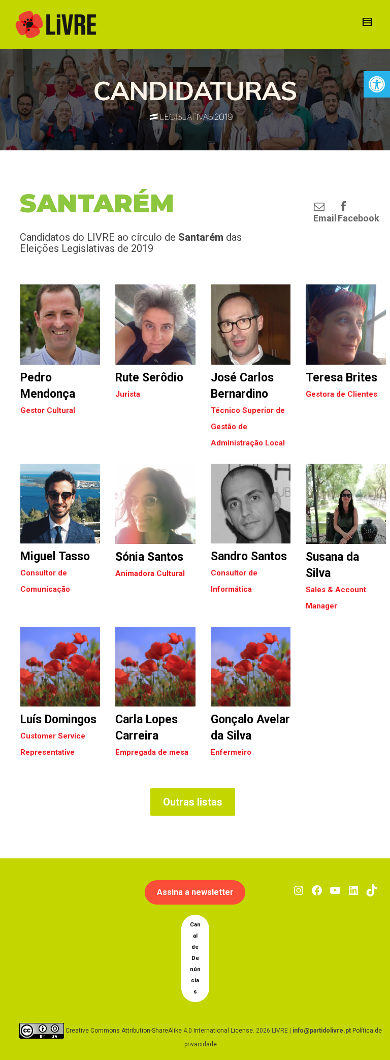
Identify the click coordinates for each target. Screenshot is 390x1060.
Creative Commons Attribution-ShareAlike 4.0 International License (159, 1030)
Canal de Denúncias (195, 958)
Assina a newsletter (195, 892)
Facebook (358, 218)
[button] (377, 84)
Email (325, 218)
